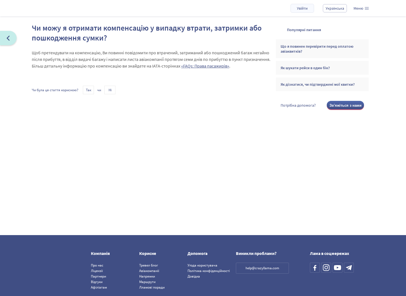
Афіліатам (99, 287)
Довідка (194, 276)
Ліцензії (97, 270)
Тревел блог (148, 265)
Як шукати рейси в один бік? (305, 67)
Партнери (98, 276)
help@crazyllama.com (262, 268)
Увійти (302, 8)
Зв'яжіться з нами (345, 105)
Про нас (97, 265)
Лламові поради (152, 287)
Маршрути (147, 281)
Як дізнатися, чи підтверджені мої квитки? (318, 84)
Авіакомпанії (149, 270)
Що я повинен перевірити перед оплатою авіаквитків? (317, 49)
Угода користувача (202, 265)
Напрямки (147, 276)
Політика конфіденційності (209, 270)
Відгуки (96, 281)
